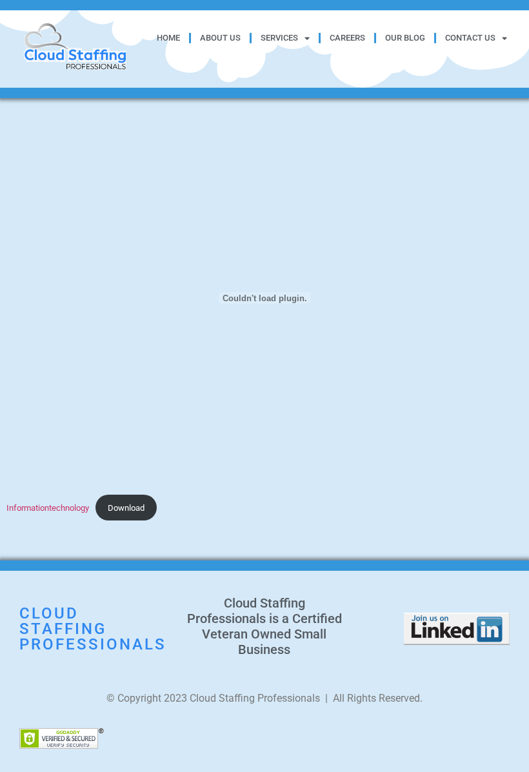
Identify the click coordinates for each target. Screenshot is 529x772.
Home (168, 38)
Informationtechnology (47, 508)
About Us (220, 38)
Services (279, 38)
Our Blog (405, 38)
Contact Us (470, 38)
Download (126, 508)
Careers (347, 38)
